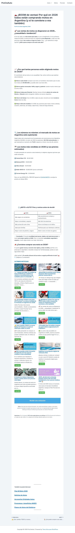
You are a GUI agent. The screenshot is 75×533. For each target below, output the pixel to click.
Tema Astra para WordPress (50, 529)
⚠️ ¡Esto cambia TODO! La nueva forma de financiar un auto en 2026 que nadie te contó (24, 327)
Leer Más (17, 287)
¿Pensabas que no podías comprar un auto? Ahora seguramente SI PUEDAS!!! (49, 327)
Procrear (62, 3)
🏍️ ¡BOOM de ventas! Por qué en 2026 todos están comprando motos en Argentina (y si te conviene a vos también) (49, 302)
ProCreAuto (6, 3)
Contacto (69, 3)
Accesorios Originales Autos (24, 499)
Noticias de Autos (20, 495)
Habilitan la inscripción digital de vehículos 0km (49, 351)
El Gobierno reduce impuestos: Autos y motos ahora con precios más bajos (24, 378)
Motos (56, 3)
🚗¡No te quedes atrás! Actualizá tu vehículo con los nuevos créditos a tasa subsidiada (24, 352)
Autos (48, 3)
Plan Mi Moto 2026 (21, 491)
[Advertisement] (37, 55)
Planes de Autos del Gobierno (24, 507)
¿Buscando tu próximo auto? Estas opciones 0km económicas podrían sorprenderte (49, 274)
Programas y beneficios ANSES (25, 503)
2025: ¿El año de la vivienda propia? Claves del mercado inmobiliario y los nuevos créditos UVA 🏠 (49, 379)
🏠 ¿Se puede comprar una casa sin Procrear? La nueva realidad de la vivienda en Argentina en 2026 (25, 301)
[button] (51, 3)
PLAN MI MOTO (45, 177)
